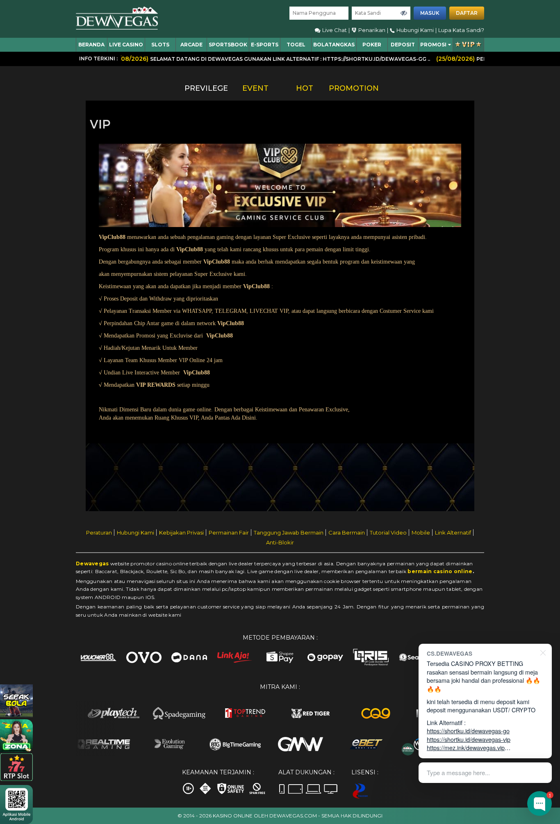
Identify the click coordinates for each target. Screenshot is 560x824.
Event (255, 88)
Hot (304, 88)
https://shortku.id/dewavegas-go (468, 730)
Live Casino (126, 44)
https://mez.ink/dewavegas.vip (466, 747)
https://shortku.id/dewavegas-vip (468, 739)
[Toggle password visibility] (404, 13)
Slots (160, 44)
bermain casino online (439, 571)
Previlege (206, 88)
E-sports (264, 44)
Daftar (467, 13)
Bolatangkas (334, 44)
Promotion (353, 88)
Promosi (433, 44)
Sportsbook (228, 44)
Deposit (403, 44)
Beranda (91, 44)
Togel (296, 44)
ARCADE (191, 44)
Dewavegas (92, 563)
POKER (371, 44)
